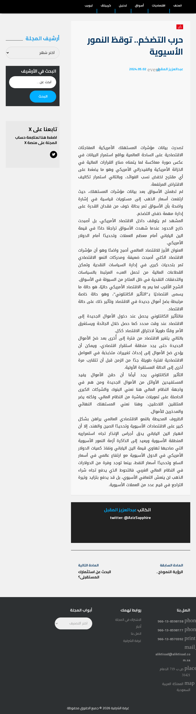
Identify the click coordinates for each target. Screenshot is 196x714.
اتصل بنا (136, 633)
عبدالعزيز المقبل (170, 69)
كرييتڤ (106, 6)
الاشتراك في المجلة (128, 619)
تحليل (123, 6)
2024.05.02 (137, 69)
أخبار (138, 626)
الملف (177, 6)
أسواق (139, 6)
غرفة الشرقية (132, 641)
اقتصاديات (158, 6)
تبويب (89, 6)
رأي (180, 26)
